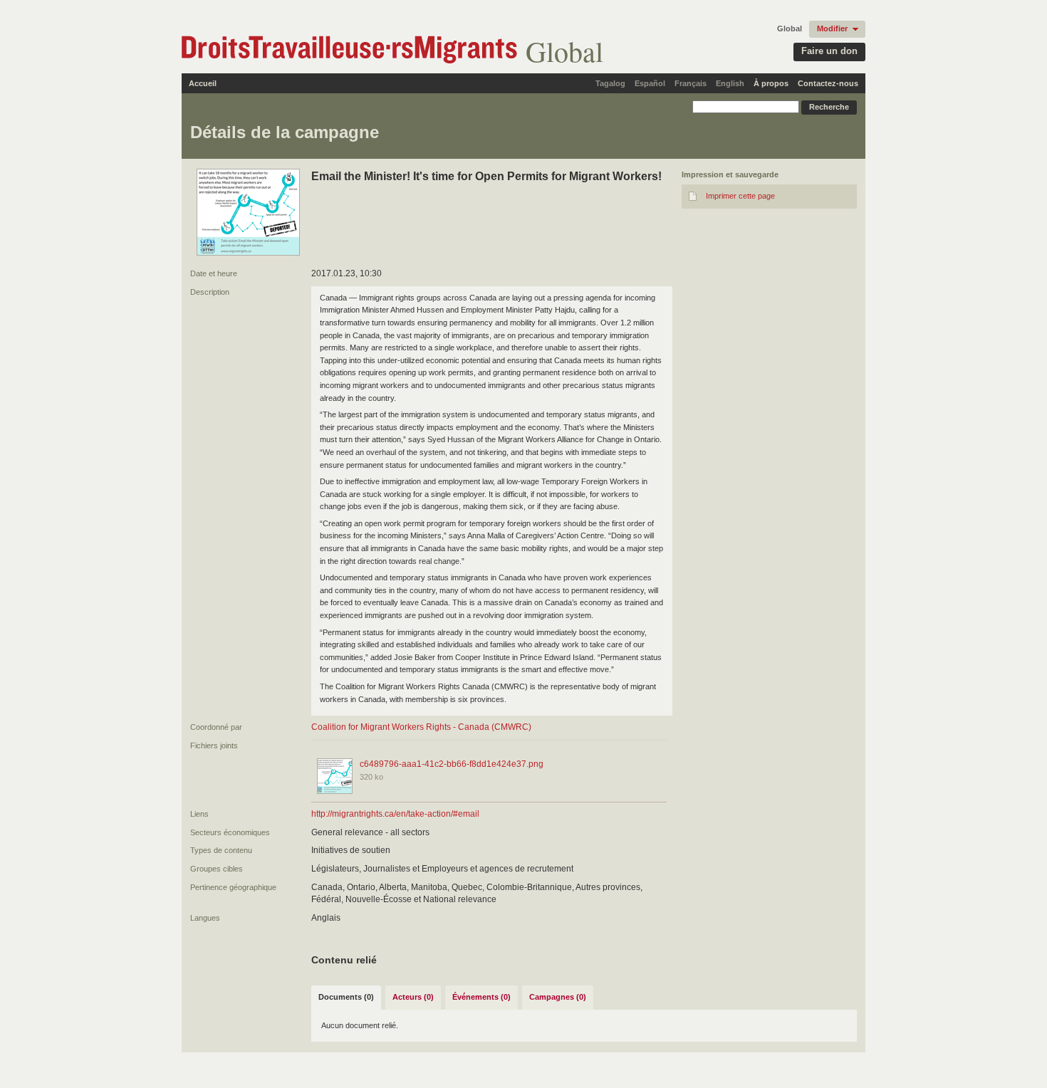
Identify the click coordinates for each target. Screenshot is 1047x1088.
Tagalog (610, 83)
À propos (771, 83)
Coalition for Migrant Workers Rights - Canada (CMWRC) (421, 727)
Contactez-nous (828, 83)
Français (690, 83)
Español (650, 83)
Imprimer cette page (740, 196)
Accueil (203, 83)
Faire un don (829, 51)
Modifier (832, 28)
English (730, 83)
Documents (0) (346, 997)
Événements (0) (481, 997)
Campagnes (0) (557, 997)
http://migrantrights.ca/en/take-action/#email (395, 814)
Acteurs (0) (413, 997)
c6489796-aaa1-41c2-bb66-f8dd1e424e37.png (451, 764)
